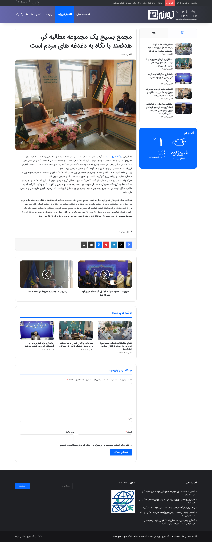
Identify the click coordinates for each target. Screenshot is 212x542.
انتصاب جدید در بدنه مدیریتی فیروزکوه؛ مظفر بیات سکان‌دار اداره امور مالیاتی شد (130, 3)
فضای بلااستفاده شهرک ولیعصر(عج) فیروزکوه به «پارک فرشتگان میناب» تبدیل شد (116, 346)
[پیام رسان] (99, 245)
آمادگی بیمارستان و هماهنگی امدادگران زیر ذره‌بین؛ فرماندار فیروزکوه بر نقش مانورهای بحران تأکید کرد (159, 109)
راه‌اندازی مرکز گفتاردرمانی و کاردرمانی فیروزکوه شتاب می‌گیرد (39, 344)
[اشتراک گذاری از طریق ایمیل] (91, 245)
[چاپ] (84, 245)
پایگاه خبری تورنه (114, 157)
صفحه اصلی (82, 14)
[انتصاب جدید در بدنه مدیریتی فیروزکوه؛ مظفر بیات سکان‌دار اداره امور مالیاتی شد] (183, 93)
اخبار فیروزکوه (64, 14)
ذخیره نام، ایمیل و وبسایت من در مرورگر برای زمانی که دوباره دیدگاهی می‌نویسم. (94, 445)
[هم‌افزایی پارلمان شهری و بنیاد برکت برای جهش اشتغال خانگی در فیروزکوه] (76, 330)
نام (130, 418)
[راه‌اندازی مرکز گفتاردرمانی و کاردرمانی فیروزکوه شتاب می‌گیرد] (37, 330)
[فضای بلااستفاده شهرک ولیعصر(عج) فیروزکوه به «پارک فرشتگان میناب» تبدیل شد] (115, 330)
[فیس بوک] (129, 245)
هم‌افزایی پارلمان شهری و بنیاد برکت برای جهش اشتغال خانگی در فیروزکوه (76, 344)
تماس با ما (36, 14)
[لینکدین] (114, 245)
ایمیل (129, 432)
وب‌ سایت (69, 432)
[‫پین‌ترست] (106, 245)
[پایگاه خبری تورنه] (172, 15)
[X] (121, 245)
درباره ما (49, 14)
